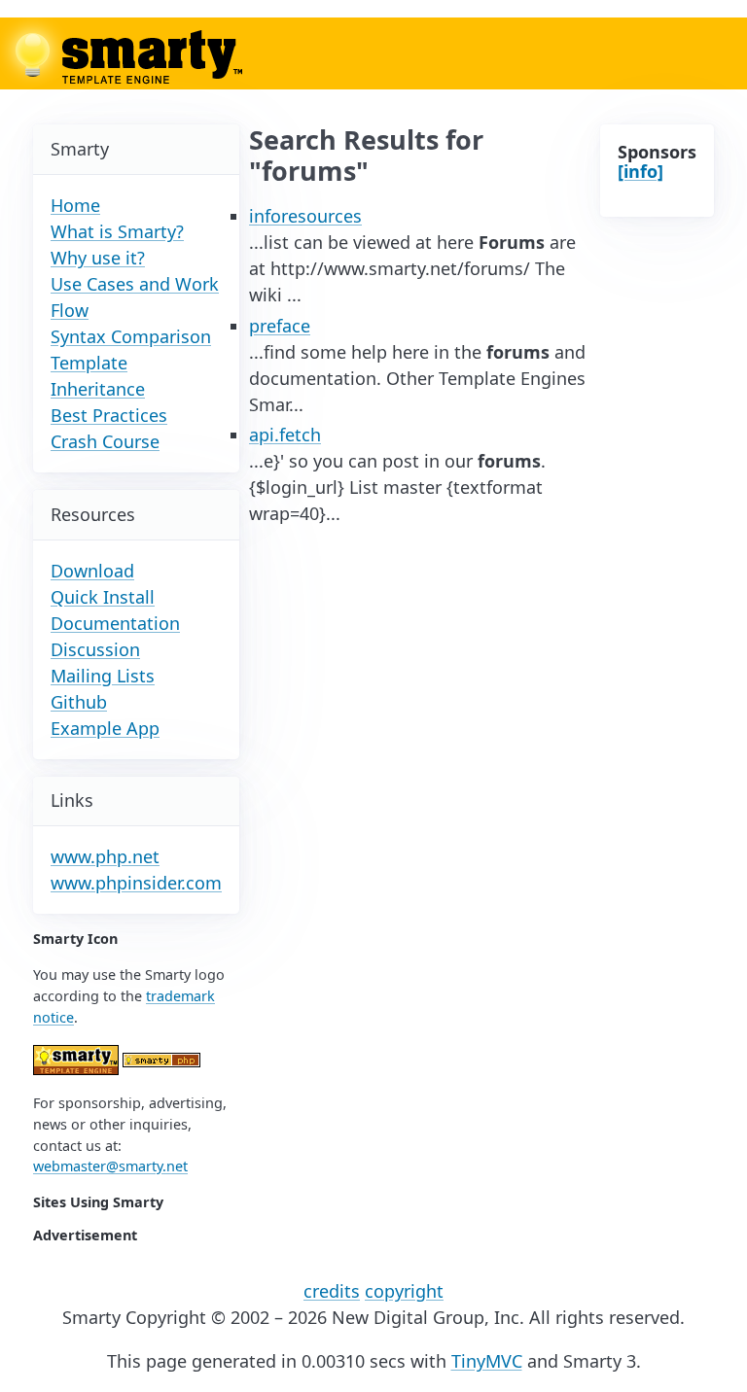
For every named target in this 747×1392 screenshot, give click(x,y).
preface (279, 325)
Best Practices (109, 415)
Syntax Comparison (131, 336)
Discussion (95, 649)
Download (92, 570)
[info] (640, 171)
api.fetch (285, 434)
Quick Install (103, 597)
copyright (404, 1291)
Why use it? (98, 257)
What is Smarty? (117, 231)
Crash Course (105, 441)
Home (75, 205)
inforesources (305, 215)
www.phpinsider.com (136, 882)
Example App (105, 728)
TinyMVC (486, 1361)
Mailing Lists (103, 675)
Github (79, 701)
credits (331, 1291)
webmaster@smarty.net (110, 1166)
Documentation (115, 623)
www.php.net (105, 856)
